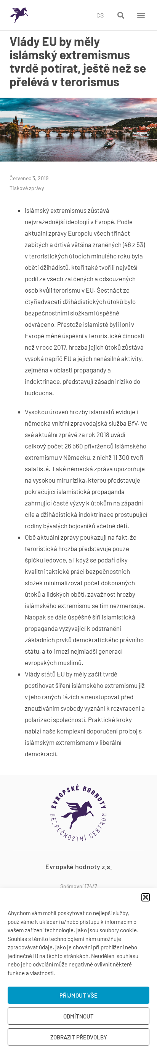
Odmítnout (78, 1016)
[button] (145, 897)
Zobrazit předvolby (78, 1037)
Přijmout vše (78, 995)
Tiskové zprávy (27, 188)
